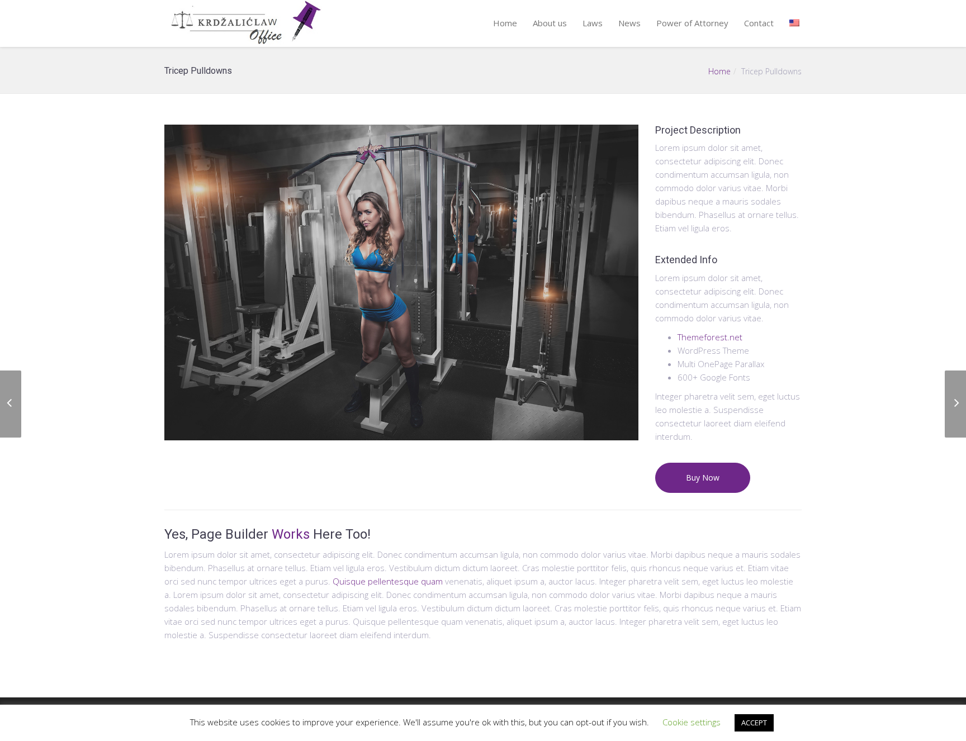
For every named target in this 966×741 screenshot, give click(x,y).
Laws (593, 22)
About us (550, 22)
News (629, 22)
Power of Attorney (692, 22)
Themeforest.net (710, 337)
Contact (759, 22)
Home (505, 22)
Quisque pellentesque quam (388, 581)
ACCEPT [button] (754, 723)
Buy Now (702, 477)
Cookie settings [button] (691, 722)
